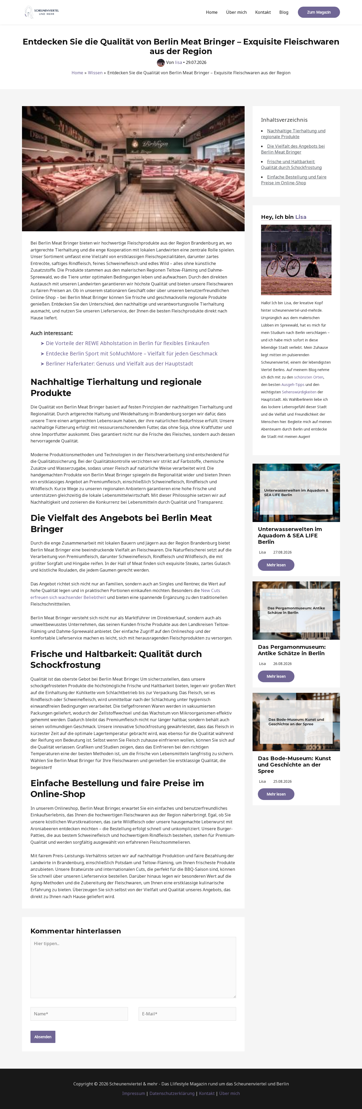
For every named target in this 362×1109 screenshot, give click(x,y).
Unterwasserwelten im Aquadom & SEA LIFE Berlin (290, 535)
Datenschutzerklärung (172, 1093)
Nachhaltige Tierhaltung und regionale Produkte (293, 134)
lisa (262, 552)
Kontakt (263, 12)
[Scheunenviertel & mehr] (42, 12)
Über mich (236, 12)
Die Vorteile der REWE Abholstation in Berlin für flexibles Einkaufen (127, 343)
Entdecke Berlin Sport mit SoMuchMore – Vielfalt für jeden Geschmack (132, 353)
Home (212, 12)
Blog (283, 12)
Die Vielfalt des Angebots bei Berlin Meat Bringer (293, 149)
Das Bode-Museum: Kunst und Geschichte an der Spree (294, 764)
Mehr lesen (276, 564)
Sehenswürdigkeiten (299, 391)
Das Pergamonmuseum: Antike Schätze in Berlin (292, 650)
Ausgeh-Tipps (292, 384)
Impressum (133, 1093)
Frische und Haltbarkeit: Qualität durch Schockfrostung (291, 164)
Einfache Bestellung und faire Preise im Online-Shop (293, 180)
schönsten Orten (308, 377)
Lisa (301, 217)
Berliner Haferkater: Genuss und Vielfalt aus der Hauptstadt (119, 363)
